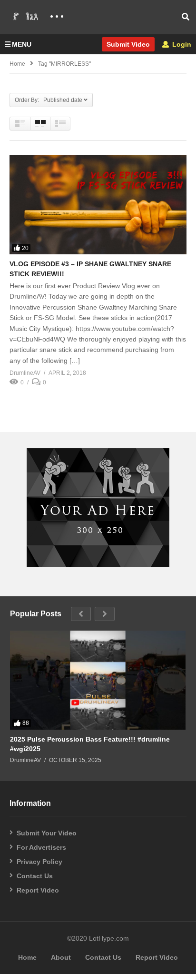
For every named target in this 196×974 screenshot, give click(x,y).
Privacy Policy (39, 861)
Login (180, 44)
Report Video (38, 890)
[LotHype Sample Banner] (98, 565)
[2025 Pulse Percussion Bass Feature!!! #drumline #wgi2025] (98, 680)
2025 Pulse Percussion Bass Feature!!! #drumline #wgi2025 (90, 744)
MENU (21, 44)
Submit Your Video (47, 833)
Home (17, 63)
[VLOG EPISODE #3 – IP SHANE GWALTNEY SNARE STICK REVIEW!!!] (98, 204)
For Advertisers (41, 847)
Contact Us (35, 876)
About (61, 957)
